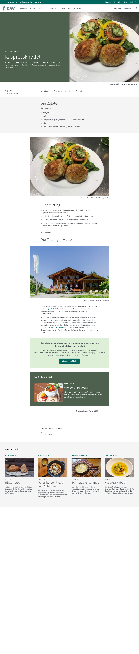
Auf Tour (33, 8)
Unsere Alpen (65, 8)
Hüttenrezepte (47, 434)
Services (127, 8)
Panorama (117, 8)
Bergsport (23, 8)
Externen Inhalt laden (69, 361)
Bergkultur (77, 8)
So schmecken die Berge (57, 328)
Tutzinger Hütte (49, 309)
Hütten (41, 8)
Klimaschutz (52, 8)
